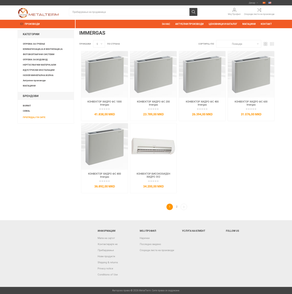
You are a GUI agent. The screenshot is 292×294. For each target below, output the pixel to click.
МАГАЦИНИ (29, 85)
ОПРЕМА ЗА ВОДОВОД (35, 59)
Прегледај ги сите (34, 117)
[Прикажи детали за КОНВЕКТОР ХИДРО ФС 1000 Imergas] (104, 74)
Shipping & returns (108, 262)
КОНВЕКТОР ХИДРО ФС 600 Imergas (251, 103)
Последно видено (150, 244)
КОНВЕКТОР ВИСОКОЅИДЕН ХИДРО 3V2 (153, 175)
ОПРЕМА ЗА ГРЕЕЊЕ (34, 44)
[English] (270, 2)
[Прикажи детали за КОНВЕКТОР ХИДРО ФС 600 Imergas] (251, 74)
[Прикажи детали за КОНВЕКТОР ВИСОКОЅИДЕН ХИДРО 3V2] (153, 146)
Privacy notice (105, 268)
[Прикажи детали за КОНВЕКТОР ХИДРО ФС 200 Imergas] (153, 74)
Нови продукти (106, 256)
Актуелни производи (34, 80)
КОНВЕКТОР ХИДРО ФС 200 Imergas (153, 103)
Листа (271, 44)
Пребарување (106, 250)
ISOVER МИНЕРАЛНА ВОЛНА (38, 75)
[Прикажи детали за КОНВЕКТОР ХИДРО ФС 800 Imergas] (104, 146)
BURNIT (27, 105)
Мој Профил (234, 14)
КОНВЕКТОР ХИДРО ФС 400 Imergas (202, 103)
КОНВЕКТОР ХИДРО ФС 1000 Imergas (104, 103)
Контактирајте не (108, 244)
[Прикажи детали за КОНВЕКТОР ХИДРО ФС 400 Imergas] (202, 74)
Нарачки (145, 238)
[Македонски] (264, 2)
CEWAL (26, 111)
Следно (184, 207)
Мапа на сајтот (106, 238)
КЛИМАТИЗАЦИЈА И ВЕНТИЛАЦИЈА (43, 49)
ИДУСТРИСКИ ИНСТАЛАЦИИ (39, 70)
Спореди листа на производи (259, 14)
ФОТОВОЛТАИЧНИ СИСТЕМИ (38, 54)
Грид (265, 44)
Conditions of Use (108, 274)
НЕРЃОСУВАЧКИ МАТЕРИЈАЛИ (39, 64)
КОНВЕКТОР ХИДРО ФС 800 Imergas (104, 175)
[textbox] (129, 12)
